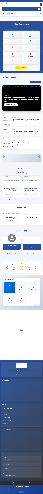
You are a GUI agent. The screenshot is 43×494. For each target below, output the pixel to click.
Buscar (12, 1)
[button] (39, 156)
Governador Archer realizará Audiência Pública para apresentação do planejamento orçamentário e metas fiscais (25, 143)
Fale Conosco (5, 414)
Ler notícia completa (10, 104)
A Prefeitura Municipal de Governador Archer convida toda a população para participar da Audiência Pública (25, 120)
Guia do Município (6, 445)
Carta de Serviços (6, 399)
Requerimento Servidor (7, 417)
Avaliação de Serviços (7, 420)
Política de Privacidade (25, 489)
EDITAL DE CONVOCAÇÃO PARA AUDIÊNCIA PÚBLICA (25, 131)
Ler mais (14, 123)
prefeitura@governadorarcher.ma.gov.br (12, 464)
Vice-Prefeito (5, 389)
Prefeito (4, 386)
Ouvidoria (4, 411)
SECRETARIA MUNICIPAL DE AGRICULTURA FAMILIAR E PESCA (32, 245)
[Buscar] (40, 14)
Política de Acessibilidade (7, 433)
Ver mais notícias (20, 172)
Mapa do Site (5, 423)
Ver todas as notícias (35, 81)
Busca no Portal (6, 442)
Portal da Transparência (7, 408)
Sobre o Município (6, 448)
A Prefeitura (5, 383)
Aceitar (21, 491)
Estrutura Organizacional (7, 393)
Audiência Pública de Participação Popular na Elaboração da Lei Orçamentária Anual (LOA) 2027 (21, 99)
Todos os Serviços (21, 67)
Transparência (6, 1)
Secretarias (5, 396)
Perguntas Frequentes (7, 436)
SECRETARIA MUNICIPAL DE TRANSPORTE (11, 245)
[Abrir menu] (41, 4)
